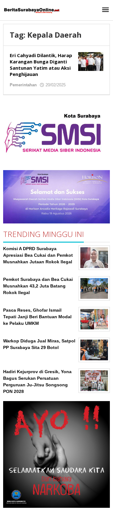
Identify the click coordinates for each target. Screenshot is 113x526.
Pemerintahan (23, 85)
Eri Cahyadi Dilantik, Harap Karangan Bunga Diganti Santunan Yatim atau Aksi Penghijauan (41, 64)
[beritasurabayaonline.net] (31, 10)
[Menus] (105, 10)
